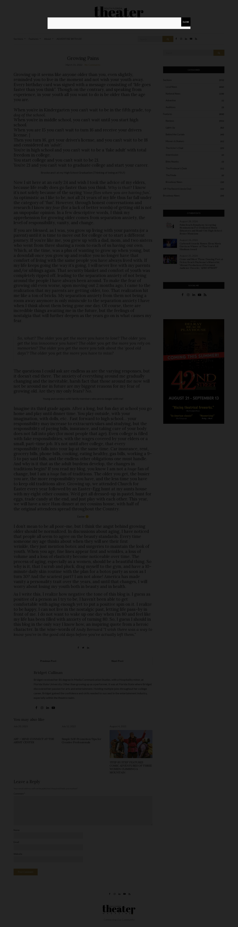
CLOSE (186, 22)
